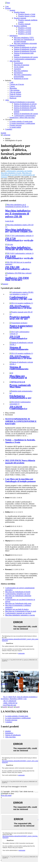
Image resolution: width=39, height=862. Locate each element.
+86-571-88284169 (9, 701)
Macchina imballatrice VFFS (24, 37)
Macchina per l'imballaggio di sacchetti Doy (16, 174)
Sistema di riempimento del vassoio (26, 57)
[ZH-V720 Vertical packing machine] (19, 236)
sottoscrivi (4, 684)
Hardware (13, 98)
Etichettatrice (18, 73)
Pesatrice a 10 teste (24, 28)
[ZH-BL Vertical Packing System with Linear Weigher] (22, 344)
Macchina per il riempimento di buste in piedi (20, 611)
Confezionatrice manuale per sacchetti (18, 613)
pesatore (12, 10)
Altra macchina (15, 61)
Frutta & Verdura (15, 94)
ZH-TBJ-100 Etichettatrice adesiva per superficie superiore (18, 269)
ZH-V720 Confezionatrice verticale (19, 239)
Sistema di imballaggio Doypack (25, 51)
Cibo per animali (15, 92)
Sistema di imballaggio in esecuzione (22, 102)
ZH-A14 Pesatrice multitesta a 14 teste (21, 307)
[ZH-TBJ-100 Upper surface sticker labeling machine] (19, 264)
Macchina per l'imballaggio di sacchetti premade (24, 40)
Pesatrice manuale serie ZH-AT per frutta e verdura (20, 318)
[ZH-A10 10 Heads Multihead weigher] (21, 353)
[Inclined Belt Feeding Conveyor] (18, 323)
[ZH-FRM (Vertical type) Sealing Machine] (19, 275)
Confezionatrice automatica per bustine (19, 171)
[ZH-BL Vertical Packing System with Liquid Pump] (22, 364)
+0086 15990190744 (10, 703)
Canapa (12, 86)
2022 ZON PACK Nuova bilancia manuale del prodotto (20, 461)
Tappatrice (17, 69)
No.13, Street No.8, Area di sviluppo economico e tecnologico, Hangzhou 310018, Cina (19, 698)
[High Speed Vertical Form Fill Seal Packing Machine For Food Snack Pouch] (9, 244)
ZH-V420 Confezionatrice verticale (19, 257)
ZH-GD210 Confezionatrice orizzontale (18, 408)
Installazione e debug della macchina (22, 117)
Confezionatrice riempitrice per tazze (17, 594)
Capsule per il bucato (17, 84)
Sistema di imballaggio (17, 45)
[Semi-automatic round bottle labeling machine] (22, 393)
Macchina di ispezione (21, 65)
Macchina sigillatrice (21, 71)
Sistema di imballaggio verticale (25, 49)
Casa (7, 6)
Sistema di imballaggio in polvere (25, 47)
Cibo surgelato (15, 90)
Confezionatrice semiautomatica (25, 59)
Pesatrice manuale (20, 18)
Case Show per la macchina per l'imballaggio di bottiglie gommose (20, 480)
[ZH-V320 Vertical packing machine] (22, 334)
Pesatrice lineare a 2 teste (26, 14)
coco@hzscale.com (9, 705)
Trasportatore (18, 63)
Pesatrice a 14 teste (24, 30)
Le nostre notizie (15, 127)
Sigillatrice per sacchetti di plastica (17, 609)
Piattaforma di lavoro (21, 78)
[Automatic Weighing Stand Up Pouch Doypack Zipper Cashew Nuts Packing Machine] (11, 373)
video (7, 100)
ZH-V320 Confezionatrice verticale (18, 338)
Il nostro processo (16, 125)
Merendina (13, 88)
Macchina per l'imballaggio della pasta (18, 603)
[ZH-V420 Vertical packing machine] (19, 253)
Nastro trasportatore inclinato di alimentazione (21, 327)
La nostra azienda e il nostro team (21, 121)
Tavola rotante (19, 67)
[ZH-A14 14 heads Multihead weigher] (21, 303)
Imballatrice (14, 36)
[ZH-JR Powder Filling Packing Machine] (19, 206)
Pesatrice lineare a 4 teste (26, 16)
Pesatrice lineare (19, 12)
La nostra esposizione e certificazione (22, 123)
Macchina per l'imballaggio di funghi (17, 592)
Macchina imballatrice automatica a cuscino (20, 615)
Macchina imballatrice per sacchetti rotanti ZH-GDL (19, 231)
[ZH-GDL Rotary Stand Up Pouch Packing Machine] (19, 227)
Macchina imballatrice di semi (11, 173)
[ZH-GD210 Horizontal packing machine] (22, 404)
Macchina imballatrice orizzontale (25, 43)
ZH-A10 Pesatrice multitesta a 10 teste (21, 357)
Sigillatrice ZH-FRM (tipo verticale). (17, 278)
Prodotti (8, 8)
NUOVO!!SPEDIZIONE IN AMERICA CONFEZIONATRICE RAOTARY (21, 421)
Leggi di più (9, 221)
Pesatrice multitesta (20, 26)
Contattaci (8, 129)
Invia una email (6, 795)
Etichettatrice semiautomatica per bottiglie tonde (21, 397)
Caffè (11, 82)
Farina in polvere (15, 96)
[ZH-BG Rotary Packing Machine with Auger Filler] (22, 294)
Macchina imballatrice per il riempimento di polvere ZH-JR (18, 213)
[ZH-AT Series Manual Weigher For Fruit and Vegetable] (22, 314)
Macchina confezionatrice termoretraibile (22, 75)
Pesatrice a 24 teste (24, 32)
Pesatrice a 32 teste (24, 34)
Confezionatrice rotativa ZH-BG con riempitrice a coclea (21, 299)
